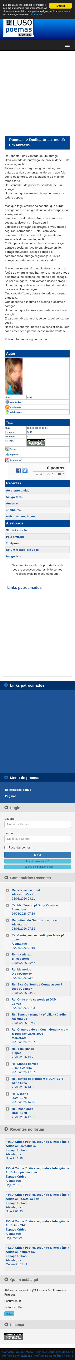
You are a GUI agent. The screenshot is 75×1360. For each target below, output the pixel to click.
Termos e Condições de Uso (53, 1352)
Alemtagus (19, 909)
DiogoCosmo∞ (22, 973)
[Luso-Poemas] (37, 27)
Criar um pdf (16, 460)
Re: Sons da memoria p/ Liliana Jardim (39, 1014)
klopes (16, 1053)
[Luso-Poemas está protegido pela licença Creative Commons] (13, 1336)
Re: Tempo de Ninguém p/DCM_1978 (38, 1078)
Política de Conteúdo (47, 1355)
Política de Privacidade (17, 1355)
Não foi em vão (16, 530)
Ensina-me (13, 510)
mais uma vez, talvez (20, 516)
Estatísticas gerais (18, 789)
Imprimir (14, 454)
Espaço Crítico (16, 1150)
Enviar (13, 449)
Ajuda (20, 1352)
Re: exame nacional (26, 890)
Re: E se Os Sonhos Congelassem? (37, 984)
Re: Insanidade (22, 1108)
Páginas (10, 796)
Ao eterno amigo (18, 490)
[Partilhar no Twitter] (25, 470)
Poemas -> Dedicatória (29, 139)
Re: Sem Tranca (23, 1048)
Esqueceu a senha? (37, 861)
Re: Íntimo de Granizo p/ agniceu (35, 920)
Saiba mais (36, 14)
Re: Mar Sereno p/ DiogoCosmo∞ (35, 905)
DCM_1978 (19, 1098)
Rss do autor (15, 407)
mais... (9, 1313)
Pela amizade (15, 536)
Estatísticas (16, 412)
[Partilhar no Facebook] (18, 470)
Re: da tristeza (22, 954)
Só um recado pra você (22, 549)
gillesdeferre (21, 958)
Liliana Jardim (22, 1068)
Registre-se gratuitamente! (38, 866)
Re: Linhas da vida (25, 1063)
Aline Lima (19, 1083)
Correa (16, 1003)
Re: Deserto (20, 1093)
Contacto (8, 1352)
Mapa (29, 1352)
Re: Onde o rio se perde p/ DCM (34, 999)
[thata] (37, 376)
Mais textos (15, 402)
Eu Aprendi (13, 543)
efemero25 (19, 1037)
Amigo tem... (15, 497)
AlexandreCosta (23, 894)
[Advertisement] (37, 93)
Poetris (68, 1355)
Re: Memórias (21, 969)
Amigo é (12, 503)
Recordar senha (19, 847)
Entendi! (60, 5)
